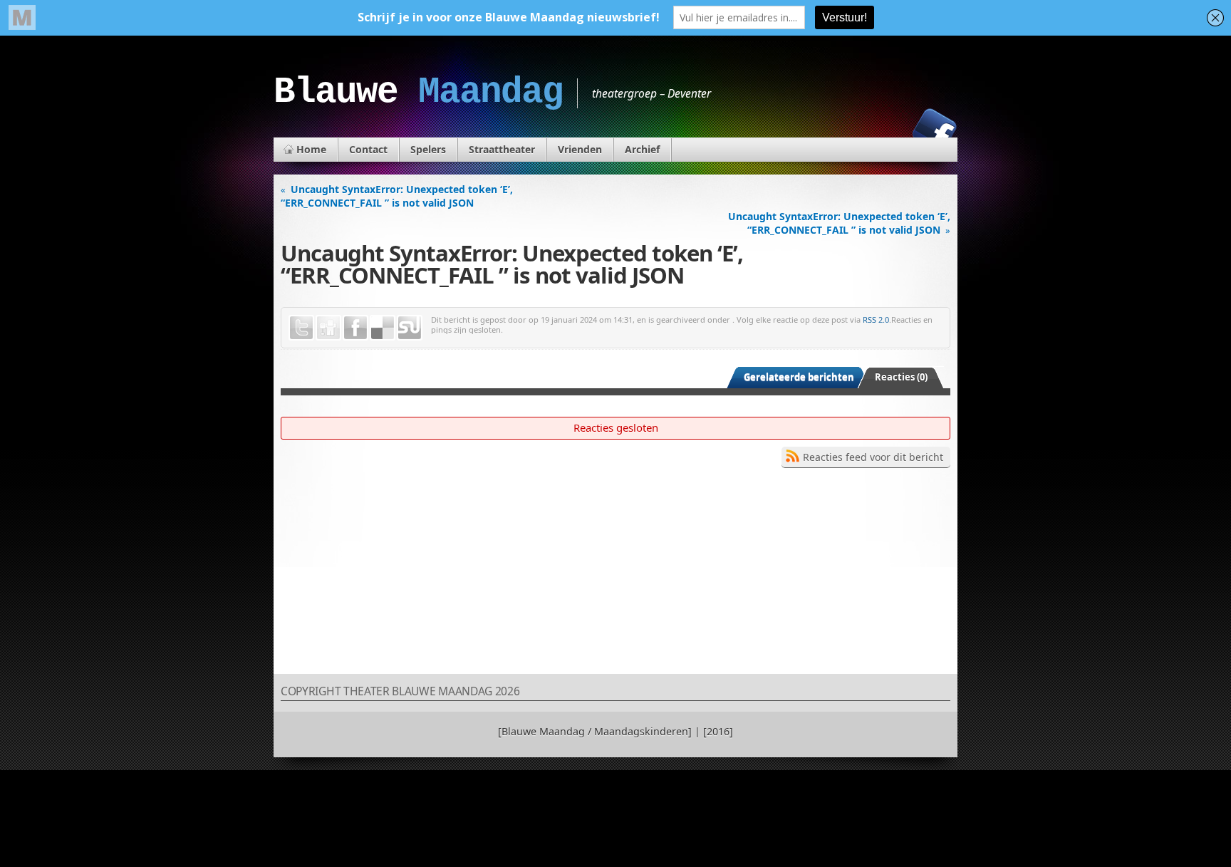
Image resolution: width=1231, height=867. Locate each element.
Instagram (885, 130)
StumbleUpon (409, 327)
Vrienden (580, 149)
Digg (328, 327)
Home (311, 149)
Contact (368, 149)
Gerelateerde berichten (799, 376)
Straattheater (502, 149)
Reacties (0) (901, 376)
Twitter (301, 327)
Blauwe (418, 92)
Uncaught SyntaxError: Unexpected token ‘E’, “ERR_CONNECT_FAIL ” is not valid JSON (397, 195)
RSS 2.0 (876, 319)
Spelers (428, 149)
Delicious (382, 327)
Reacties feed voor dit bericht (873, 457)
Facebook (934, 130)
